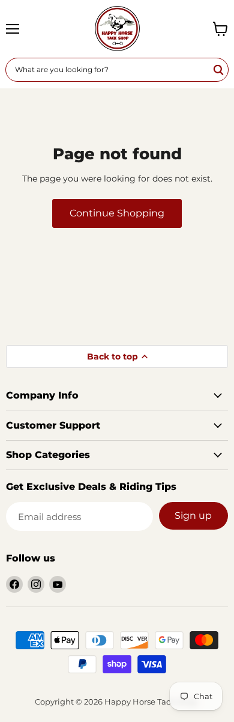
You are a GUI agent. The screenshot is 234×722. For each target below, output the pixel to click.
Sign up (193, 515)
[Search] (219, 70)
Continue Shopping (117, 213)
